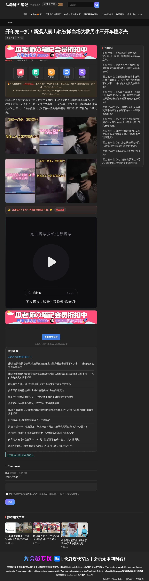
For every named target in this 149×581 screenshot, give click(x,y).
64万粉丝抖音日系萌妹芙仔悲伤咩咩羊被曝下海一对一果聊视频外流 (121, 110)
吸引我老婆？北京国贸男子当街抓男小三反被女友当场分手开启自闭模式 (46, 539)
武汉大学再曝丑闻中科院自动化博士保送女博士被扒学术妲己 (39, 384)
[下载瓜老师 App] (60, 4)
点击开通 (60, 210)
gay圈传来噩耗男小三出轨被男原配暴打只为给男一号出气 (18, 539)
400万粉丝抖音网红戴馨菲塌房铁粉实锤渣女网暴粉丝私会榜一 (121, 68)
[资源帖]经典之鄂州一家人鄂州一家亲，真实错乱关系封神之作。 (121, 56)
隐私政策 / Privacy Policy (113, 579)
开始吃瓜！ (9, 61)
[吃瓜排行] (20, 73)
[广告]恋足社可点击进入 (20, 455)
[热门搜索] (82, 73)
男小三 (20, 38)
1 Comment (42, 60)
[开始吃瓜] (51, 73)
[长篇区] (36, 73)
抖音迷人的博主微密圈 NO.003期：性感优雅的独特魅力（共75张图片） (44, 439)
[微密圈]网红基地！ (92, 14)
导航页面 (140, 579)
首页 (25, 14)
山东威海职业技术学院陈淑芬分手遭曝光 (29, 420)
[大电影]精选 (108, 14)
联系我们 (120, 14)
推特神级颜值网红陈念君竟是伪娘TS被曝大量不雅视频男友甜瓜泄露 (121, 134)
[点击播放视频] (51, 262)
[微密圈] (67, 73)
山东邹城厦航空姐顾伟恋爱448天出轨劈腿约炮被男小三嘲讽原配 (74, 543)
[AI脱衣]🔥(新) (36, 14)
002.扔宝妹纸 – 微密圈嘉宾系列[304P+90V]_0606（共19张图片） (41, 446)
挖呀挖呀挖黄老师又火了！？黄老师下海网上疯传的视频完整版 (40, 397)
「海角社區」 (29, 84)
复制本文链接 (51, 337)
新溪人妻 (10, 38)
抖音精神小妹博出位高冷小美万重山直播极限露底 (33, 403)
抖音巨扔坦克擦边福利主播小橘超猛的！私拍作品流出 (36, 390)
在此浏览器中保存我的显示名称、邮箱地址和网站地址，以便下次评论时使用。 (44, 494)
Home (10, 22)
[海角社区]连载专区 (72, 14)
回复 (26, 473)
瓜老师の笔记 (16, 5)
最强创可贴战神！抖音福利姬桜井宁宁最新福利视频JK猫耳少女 (41, 433)
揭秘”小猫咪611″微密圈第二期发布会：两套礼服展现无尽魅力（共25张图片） (48, 426)
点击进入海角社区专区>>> (20, 357)
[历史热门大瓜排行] (53, 14)
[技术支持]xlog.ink (134, 14)
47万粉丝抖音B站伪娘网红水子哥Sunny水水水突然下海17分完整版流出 (121, 122)
